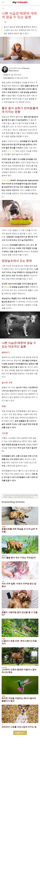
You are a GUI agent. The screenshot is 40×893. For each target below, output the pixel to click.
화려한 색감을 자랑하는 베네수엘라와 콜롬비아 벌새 (19, 699)
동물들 (3, 526)
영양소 (6, 287)
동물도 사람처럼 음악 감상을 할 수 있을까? (20, 613)
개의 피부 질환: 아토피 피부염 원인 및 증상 (19, 584)
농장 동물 (4, 667)
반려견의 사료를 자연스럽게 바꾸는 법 (19, 727)
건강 (3, 8)
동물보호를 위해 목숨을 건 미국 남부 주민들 (20, 530)
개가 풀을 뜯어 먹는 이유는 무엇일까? (19, 557)
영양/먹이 (4, 555)
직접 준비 (12, 151)
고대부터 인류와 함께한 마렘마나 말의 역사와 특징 (19, 670)
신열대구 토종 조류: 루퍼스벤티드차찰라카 (19, 642)
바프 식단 (6, 180)
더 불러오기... (20, 733)
